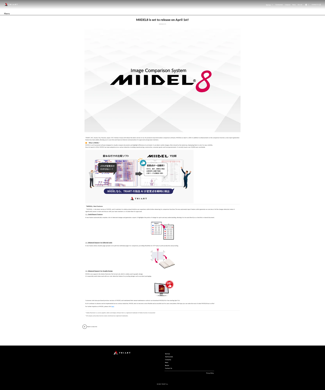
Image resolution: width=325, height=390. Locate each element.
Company (287, 4)
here (112, 306)
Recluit (167, 365)
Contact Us (315, 4)
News (294, 4)
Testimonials (279, 4)
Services (167, 354)
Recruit (300, 4)
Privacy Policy (210, 373)
